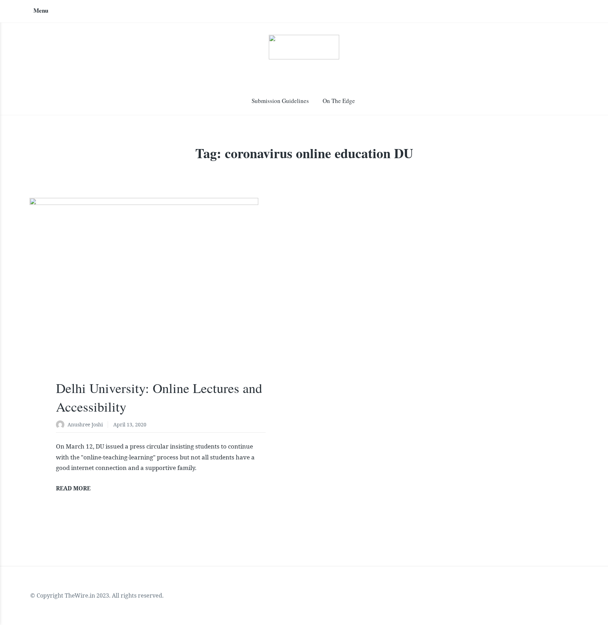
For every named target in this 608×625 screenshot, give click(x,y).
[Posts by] (62, 425)
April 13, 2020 (129, 424)
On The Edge (339, 101)
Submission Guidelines (280, 101)
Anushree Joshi (85, 424)
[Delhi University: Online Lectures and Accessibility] (161, 296)
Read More (73, 488)
